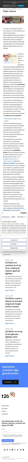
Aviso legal (4, 458)
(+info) (19, 443)
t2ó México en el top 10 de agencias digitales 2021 (13, 334)
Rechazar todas (14, 248)
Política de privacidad (11, 458)
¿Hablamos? (5, 414)
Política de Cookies (19, 458)
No (14, 8)
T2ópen (4, 411)
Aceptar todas (14, 240)
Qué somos (5, 408)
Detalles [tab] (13, 216)
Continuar (21, 5)
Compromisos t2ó (6, 459)
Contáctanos (8, 382)
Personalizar (13, 244)
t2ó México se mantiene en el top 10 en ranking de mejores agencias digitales (13, 268)
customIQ (13, 459)
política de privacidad (15, 443)
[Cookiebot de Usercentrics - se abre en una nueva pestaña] (20, 213)
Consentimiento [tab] (5, 216)
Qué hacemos (5, 405)
